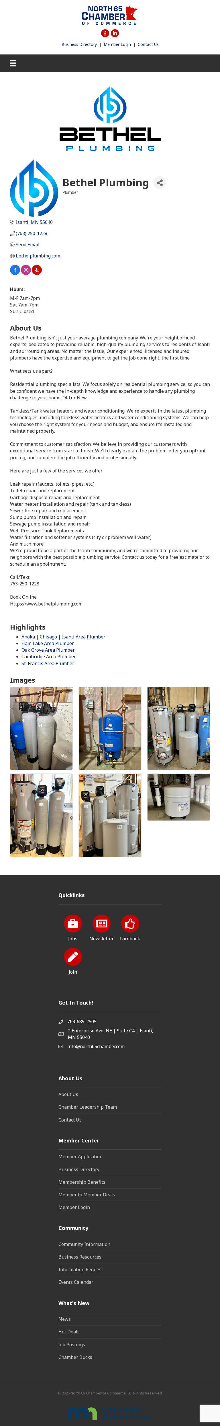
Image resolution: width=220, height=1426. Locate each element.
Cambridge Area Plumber (48, 656)
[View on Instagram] (26, 273)
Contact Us (148, 44)
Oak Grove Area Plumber (48, 650)
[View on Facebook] (15, 273)
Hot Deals (69, 1332)
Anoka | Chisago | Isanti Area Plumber (63, 637)
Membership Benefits (81, 1182)
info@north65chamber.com (96, 1046)
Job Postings (71, 1344)
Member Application (80, 1156)
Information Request (80, 1269)
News (64, 1319)
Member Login (117, 44)
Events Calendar (75, 1282)
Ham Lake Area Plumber (47, 643)
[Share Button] (159, 182)
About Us (68, 1094)
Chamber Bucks (75, 1357)
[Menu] (13, 63)
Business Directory (79, 44)
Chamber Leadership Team (87, 1107)
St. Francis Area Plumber (47, 663)
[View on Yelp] (37, 273)
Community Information (84, 1244)
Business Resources (79, 1257)
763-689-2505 (82, 1021)
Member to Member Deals (86, 1194)
